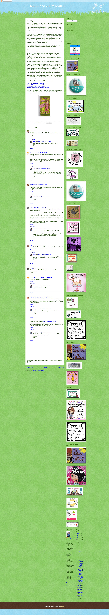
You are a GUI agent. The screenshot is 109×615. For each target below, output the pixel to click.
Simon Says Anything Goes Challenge (36, 86)
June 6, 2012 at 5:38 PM (40, 245)
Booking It (80, 583)
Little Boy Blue (80, 574)
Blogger (62, 606)
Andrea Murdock (34, 277)
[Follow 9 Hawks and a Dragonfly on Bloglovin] (71, 21)
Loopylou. (32, 184)
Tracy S (31, 152)
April (79, 587)
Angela (31, 245)
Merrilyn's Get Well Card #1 (80, 577)
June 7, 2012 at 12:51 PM (41, 268)
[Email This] (46, 123)
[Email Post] (44, 122)
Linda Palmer (33, 130)
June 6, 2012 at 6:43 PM (44, 228)
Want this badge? (75, 55)
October (80, 547)
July (79, 557)
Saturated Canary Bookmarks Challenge (36, 84)
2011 (78, 598)
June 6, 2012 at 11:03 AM (44, 196)
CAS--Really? (80, 561)
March (80, 589)
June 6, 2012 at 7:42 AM (41, 184)
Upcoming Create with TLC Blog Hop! (80, 565)
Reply (31, 136)
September (80, 551)
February (80, 592)
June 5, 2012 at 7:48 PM (40, 152)
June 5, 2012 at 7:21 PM (43, 130)
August (80, 554)
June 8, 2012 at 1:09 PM (45, 297)
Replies (33, 139)
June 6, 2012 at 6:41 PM (44, 254)
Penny (34, 141)
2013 (79, 537)
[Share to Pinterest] (51, 123)
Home (45, 367)
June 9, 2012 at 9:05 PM (44, 332)
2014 (79, 535)
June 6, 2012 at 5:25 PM (39, 207)
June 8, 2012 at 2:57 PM (44, 285)
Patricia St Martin (34, 297)
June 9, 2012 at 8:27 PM (49, 321)
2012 (79, 539)
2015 (79, 533)
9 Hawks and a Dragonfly (44, 5)
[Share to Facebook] (50, 123)
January (80, 595)
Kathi (31, 207)
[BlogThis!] (47, 123)
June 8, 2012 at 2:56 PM (44, 308)
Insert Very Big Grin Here (80, 570)
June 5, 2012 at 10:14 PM (44, 141)
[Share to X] (49, 123)
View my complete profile (68, 584)
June (79, 558)
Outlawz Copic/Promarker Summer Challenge (38, 87)
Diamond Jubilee (80, 581)
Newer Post (29, 367)
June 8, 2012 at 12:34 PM (45, 277)
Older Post (60, 367)
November (80, 544)
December (80, 541)
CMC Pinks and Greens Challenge (35, 83)
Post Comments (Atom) (38, 370)
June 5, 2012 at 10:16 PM (44, 168)
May (79, 585)
